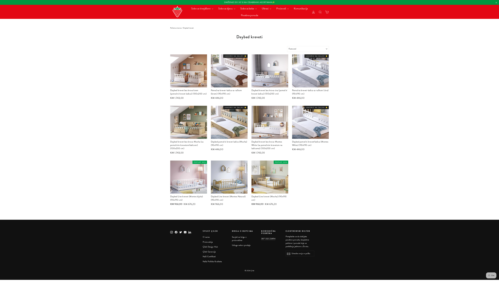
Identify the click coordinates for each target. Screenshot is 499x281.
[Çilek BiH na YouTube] (185, 232)
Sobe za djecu (225, 8)
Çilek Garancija (209, 251)
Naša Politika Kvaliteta (212, 261)
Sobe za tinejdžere (201, 8)
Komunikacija (301, 8)
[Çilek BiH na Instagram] (171, 232)
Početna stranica (176, 28)
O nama (206, 237)
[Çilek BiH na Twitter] (180, 232)
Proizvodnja (208, 242)
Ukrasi (265, 8)
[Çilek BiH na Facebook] (176, 232)
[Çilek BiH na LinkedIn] (189, 232)
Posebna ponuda (249, 15)
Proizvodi (281, 8)
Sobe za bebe (247, 8)
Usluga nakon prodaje (241, 245)
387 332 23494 (268, 238)
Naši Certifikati (209, 256)
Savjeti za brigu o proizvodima (239, 238)
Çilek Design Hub (210, 246)
